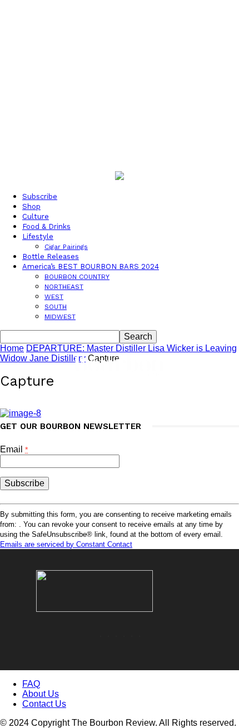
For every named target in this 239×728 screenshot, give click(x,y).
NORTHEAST (63, 287)
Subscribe (39, 196)
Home (12, 348)
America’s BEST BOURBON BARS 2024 (90, 266)
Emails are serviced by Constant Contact (66, 544)
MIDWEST (60, 317)
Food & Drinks (46, 226)
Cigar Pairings (66, 247)
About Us (40, 694)
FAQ (31, 684)
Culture (35, 216)
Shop (31, 206)
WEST (53, 297)
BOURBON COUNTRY (76, 277)
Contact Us (44, 704)
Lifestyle (37, 236)
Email (14, 449)
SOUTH (55, 307)
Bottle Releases (50, 256)
